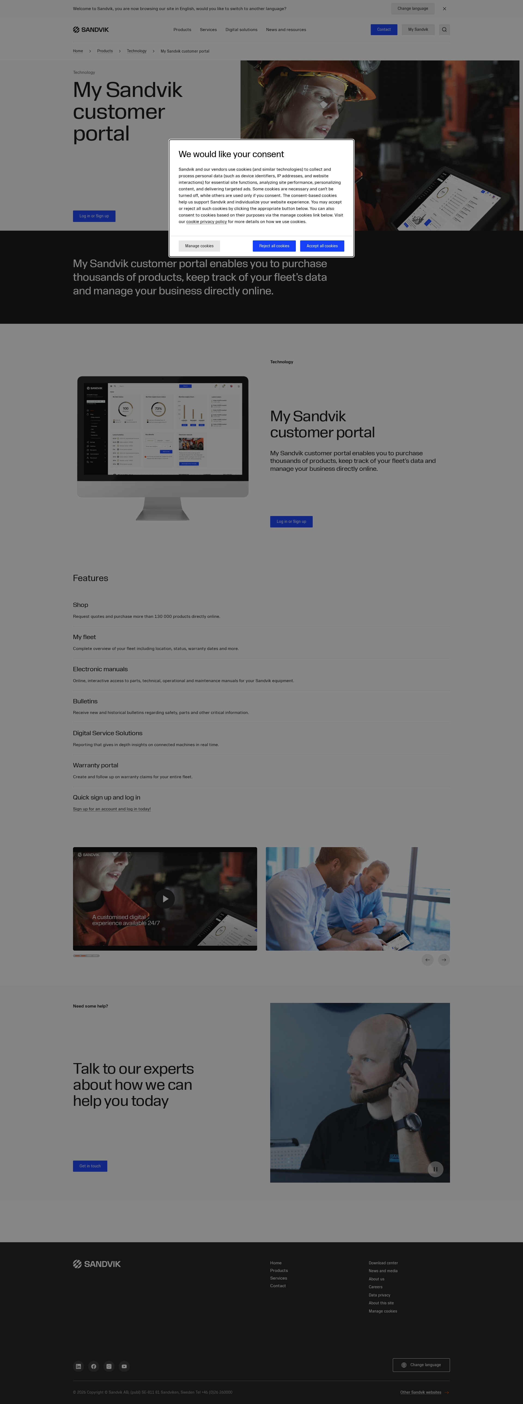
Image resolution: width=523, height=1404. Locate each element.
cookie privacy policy (206, 221)
